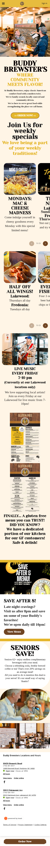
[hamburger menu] (3, 3)
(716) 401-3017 (8, 765)
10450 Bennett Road (12, 763)
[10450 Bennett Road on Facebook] (4, 782)
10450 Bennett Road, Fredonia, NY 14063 (19, 768)
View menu (7, 778)
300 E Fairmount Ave (13, 790)
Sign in (44, 3)
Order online (19, 778)
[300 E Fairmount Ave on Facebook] (4, 809)
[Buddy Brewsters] (22, 4)
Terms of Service (9, 825)
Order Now (25, 841)
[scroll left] (31, 243)
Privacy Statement (25, 825)
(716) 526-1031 (8, 792)
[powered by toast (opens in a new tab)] (13, 818)
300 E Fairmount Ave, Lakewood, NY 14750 (19, 795)
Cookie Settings (40, 825)
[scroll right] (45, 243)
